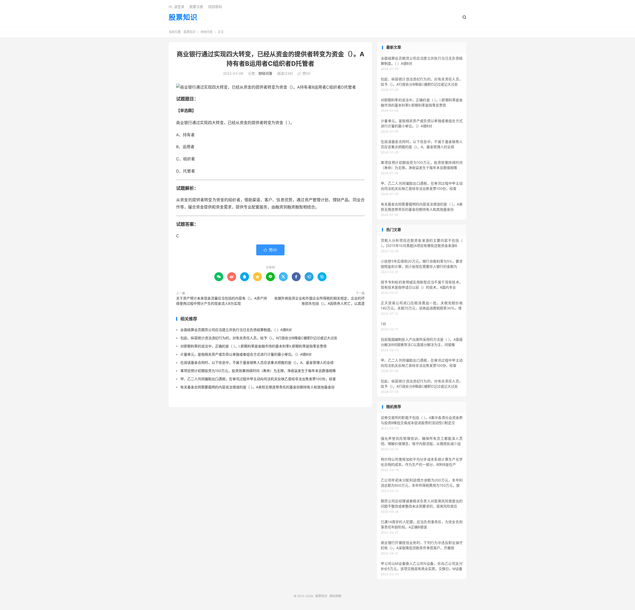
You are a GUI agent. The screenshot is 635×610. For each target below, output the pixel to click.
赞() (304, 73)
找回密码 (215, 6)
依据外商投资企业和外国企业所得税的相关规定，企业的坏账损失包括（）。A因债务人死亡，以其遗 (319, 300)
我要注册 (196, 6)
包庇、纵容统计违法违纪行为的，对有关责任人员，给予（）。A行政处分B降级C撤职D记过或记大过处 (258, 338)
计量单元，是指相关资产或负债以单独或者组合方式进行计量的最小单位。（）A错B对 (246, 354)
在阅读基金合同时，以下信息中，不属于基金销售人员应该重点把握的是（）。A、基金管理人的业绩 (257, 362)
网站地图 (335, 596)
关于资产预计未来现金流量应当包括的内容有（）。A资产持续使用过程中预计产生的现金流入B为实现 (221, 300)
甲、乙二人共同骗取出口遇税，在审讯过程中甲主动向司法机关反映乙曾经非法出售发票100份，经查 (258, 379)
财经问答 (207, 32)
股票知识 (183, 18)
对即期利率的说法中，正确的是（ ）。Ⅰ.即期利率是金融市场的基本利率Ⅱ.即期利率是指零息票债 (253, 346)
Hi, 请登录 (176, 6)
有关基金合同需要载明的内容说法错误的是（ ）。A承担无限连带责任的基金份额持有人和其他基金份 (257, 387)
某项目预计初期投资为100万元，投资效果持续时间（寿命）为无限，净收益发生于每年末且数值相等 (258, 371)
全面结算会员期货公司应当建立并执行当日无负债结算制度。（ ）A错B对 (236, 330)
